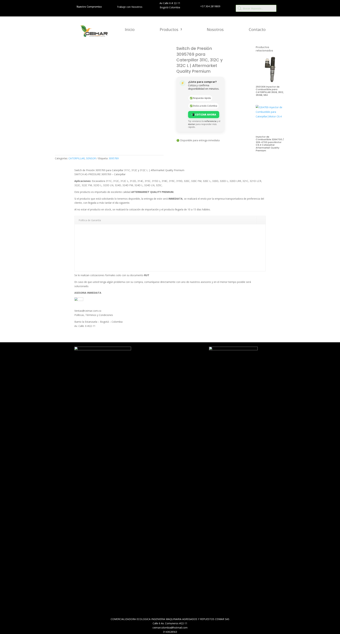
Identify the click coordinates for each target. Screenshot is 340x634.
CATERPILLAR (77, 158)
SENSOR (91, 158)
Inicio (130, 30)
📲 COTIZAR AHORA (203, 114)
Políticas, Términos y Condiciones (93, 315)
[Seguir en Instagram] (171, 358)
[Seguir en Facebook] (164, 358)
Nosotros (215, 30)
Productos (169, 30)
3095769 (114, 158)
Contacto (257, 30)
